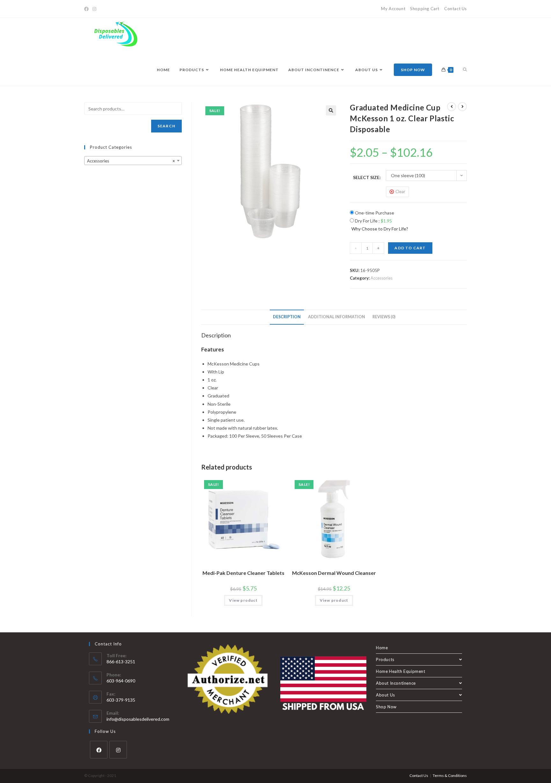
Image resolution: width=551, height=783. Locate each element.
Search (166, 126)
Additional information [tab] (336, 316)
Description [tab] (287, 316)
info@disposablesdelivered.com (138, 719)
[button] (331, 110)
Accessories (382, 278)
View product (243, 600)
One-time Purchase (374, 212)
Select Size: (367, 177)
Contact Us (455, 8)
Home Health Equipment (400, 671)
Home (382, 647)
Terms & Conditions (450, 775)
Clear (400, 191)
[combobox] (133, 160)
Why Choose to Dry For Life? (379, 228)
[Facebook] (87, 9)
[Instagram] (94, 9)
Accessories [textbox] (131, 160)
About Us (385, 694)
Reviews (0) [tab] (383, 316)
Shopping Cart (424, 8)
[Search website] (465, 70)
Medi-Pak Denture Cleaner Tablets (243, 573)
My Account (393, 8)
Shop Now (386, 706)
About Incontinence (396, 683)
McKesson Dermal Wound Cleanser (334, 573)
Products (385, 659)
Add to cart (410, 247)
